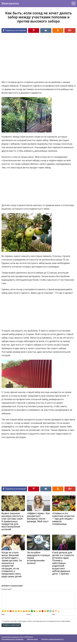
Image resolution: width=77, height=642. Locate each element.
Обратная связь (32, 639)
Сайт (53, 614)
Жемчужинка (10, 3)
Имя (4, 614)
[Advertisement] (31, 57)
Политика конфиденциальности (52, 639)
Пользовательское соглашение (12, 639)
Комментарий (7, 589)
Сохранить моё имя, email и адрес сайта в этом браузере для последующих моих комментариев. (36, 621)
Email (29, 614)
